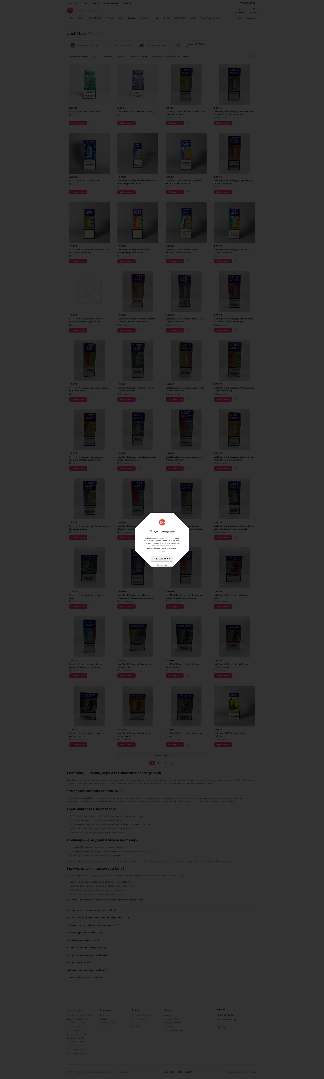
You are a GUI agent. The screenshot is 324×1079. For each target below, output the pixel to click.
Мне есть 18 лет (162, 558)
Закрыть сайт (162, 565)
